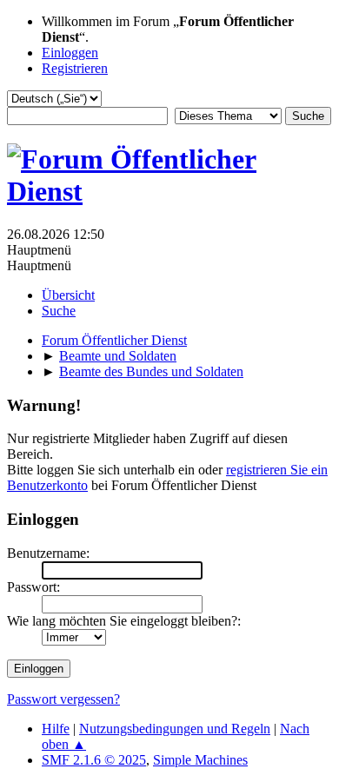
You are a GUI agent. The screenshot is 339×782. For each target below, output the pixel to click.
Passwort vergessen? (63, 699)
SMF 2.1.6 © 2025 (94, 759)
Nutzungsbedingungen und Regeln (174, 728)
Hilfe (56, 728)
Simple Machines (200, 759)
